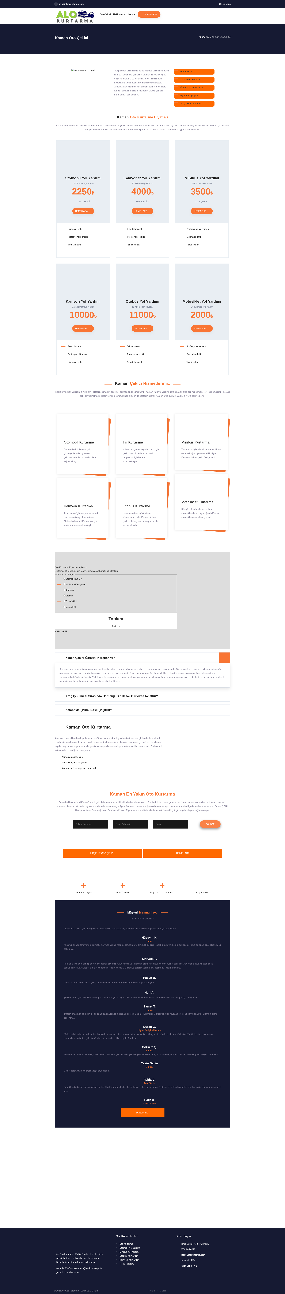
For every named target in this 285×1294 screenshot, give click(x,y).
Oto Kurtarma (126, 1244)
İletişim (152, 1290)
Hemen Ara (186, 71)
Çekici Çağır (61, 631)
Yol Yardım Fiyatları (190, 79)
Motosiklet (70, 607)
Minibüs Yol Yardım (129, 1252)
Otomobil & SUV (73, 578)
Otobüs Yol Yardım (128, 1256)
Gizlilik (163, 1290)
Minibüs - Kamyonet (75, 584)
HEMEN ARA (182, 853)
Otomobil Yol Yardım (129, 1248)
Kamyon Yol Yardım (129, 1260)
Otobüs (69, 595)
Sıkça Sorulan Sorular (191, 103)
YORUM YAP (142, 1112)
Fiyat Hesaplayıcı (189, 95)
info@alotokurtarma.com (71, 4)
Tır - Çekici (70, 601)
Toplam (116, 618)
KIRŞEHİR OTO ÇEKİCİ (102, 853)
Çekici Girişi (225, 4)
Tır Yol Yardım (126, 1264)
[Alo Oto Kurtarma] (75, 22)
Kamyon (69, 590)
